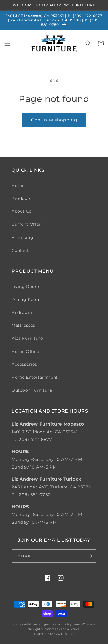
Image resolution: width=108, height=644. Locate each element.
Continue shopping (54, 120)
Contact (20, 250)
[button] (7, 43)
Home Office (25, 351)
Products (21, 198)
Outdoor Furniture (32, 390)
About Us (22, 211)
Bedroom (22, 312)
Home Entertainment (35, 377)
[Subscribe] (90, 556)
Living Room (25, 286)
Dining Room (26, 299)
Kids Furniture (27, 338)
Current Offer (26, 224)
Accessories (24, 364)
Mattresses (23, 325)
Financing (22, 237)
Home (18, 185)
